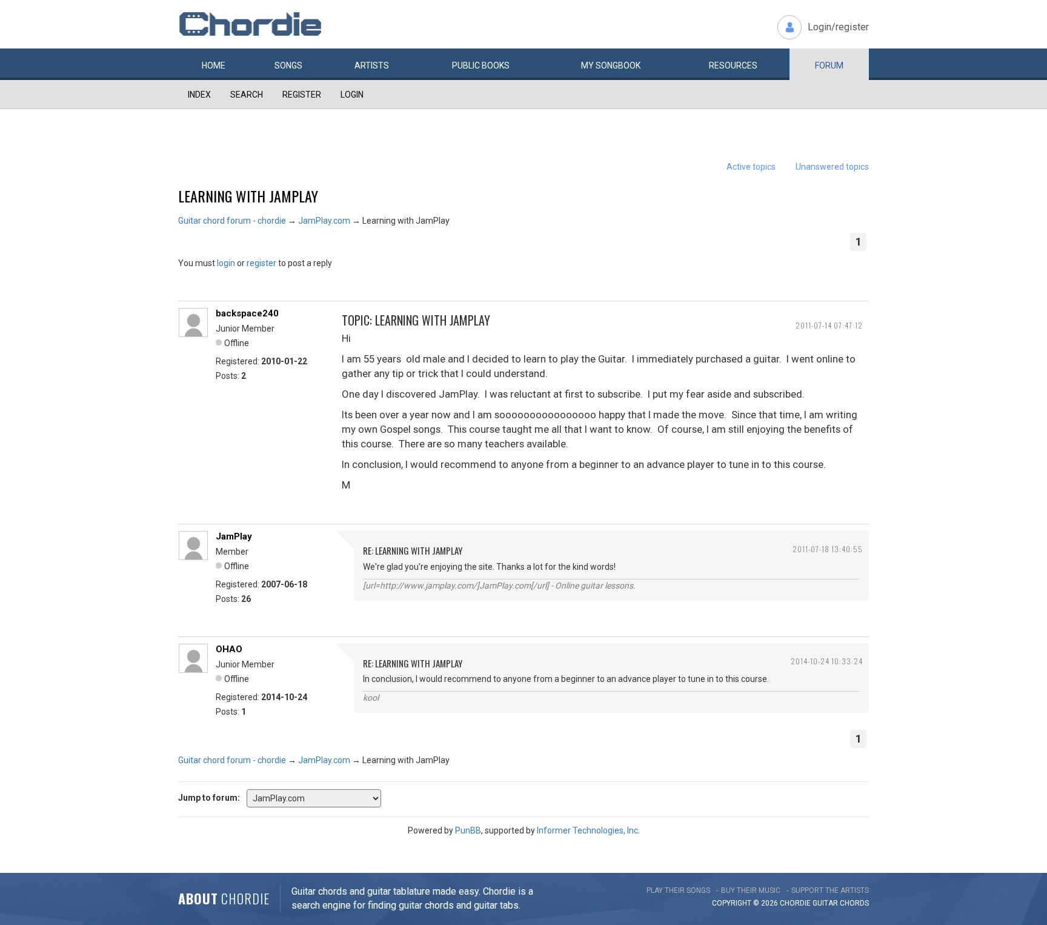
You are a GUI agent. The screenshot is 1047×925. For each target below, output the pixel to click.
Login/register (838, 27)
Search (246, 94)
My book (610, 65)
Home (213, 65)
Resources (733, 65)
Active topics (751, 167)
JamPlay (234, 536)
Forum (829, 65)
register (261, 263)
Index (199, 94)
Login (352, 94)
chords (854, 903)
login (226, 263)
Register (301, 94)
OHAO (229, 649)
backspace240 (247, 313)
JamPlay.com (324, 220)
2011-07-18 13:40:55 (828, 549)
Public (481, 65)
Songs (288, 65)
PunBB (468, 830)
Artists (371, 65)
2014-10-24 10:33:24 (827, 661)
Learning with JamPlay (248, 196)
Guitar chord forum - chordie (232, 220)
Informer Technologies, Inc (587, 830)
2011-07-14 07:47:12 (829, 325)
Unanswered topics (832, 167)
